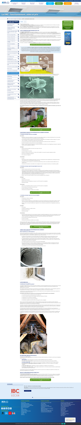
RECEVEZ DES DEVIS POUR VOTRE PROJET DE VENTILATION (41, 227)
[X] (4, 408)
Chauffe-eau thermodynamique (12, 51)
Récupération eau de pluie (45, 405)
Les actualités (63, 412)
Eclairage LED (10, 78)
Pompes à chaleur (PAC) (11, 36)
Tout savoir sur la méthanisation (12, 70)
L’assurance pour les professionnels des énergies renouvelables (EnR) (12, 98)
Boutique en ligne (63, 408)
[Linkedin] (6, 408)
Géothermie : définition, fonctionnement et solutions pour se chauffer (13, 49)
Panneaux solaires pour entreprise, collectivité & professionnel (11, 28)
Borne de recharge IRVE (24, 407)
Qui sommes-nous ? (64, 411)
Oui (62, 423)
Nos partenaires (63, 409)
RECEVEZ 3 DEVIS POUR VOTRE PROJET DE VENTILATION (41, 44)
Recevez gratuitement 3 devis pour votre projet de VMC (41, 129)
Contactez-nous (76, 0)
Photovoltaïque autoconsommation (26, 404)
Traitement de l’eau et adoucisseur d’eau (11, 81)
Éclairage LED (43, 407)
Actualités (66, 0)
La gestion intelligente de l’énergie (11, 41)
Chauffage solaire (24, 411)
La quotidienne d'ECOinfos (65, 413)
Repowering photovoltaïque (25, 406)
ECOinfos (5, 2)
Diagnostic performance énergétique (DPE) (11, 84)
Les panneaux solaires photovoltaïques (11, 25)
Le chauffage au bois (11, 56)
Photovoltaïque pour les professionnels (27, 405)
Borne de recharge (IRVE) (11, 34)
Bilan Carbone (10, 68)
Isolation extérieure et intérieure (12, 61)
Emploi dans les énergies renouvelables (67, 402)
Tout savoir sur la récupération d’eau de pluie (12, 76)
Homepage (7, 18)
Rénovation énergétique (11, 43)
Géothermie (23, 414)
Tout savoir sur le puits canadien (12, 66)
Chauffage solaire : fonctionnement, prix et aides (12, 59)
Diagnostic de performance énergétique (47, 408)
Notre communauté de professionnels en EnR (68, 404)
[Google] (11, 408)
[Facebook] (2, 408)
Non (64, 423)
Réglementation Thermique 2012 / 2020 (13, 87)
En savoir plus (27, 390)
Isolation (22, 413)
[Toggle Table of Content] (24, 21)
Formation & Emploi (11, 92)
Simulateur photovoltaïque (25, 403)
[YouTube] (8, 408)
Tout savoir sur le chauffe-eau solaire (12, 54)
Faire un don (71, 0)
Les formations (63, 407)
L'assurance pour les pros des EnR (46, 411)
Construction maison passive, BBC (46, 402)
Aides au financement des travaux (66, 405)
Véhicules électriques (44, 409)
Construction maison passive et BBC (12, 64)
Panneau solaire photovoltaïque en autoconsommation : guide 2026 (12, 32)
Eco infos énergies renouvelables (5, 401)
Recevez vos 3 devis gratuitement (67, 28)
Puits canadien (43, 403)
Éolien (22, 408)
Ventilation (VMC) (43, 404)
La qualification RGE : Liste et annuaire (12, 95)
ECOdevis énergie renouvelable (65, 403)
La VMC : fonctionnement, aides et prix (13, 73)
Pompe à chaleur (23, 409)
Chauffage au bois (24, 412)
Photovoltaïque (23, 402)
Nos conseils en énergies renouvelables (15, 18)
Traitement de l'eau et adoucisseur (46, 406)
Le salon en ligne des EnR (65, 406)
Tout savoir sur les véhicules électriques (12, 90)
